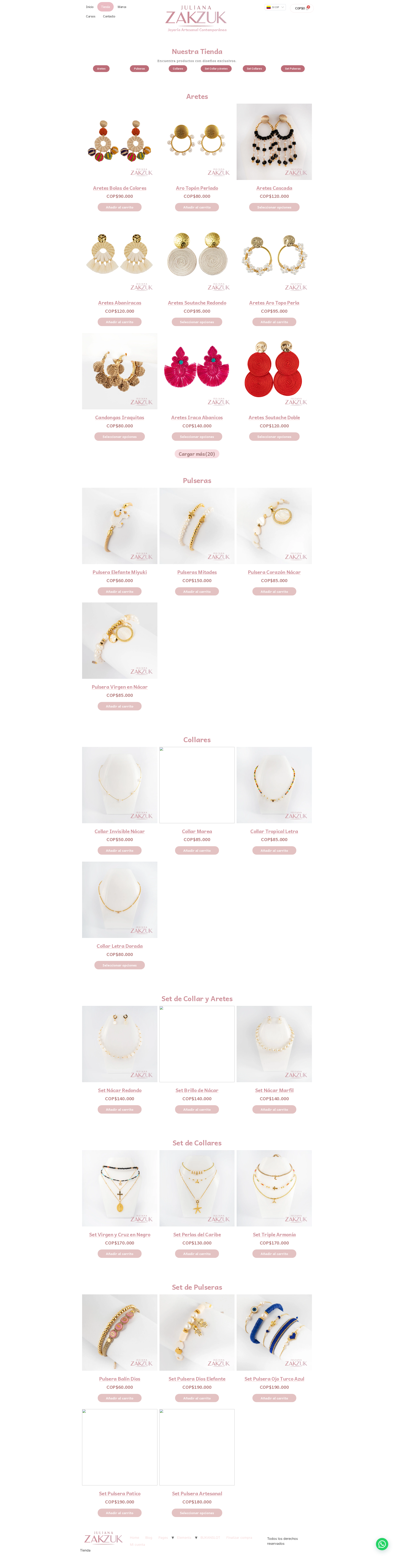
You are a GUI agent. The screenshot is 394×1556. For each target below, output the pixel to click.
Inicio (89, 6)
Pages (163, 1537)
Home (134, 1537)
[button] (101, 68)
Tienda (105, 6)
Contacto (109, 16)
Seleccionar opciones (274, 207)
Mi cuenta (137, 1544)
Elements (184, 1537)
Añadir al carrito (119, 207)
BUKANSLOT (210, 1537)
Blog (148, 1537)
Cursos (90, 16)
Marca (122, 6)
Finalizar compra (239, 1537)
